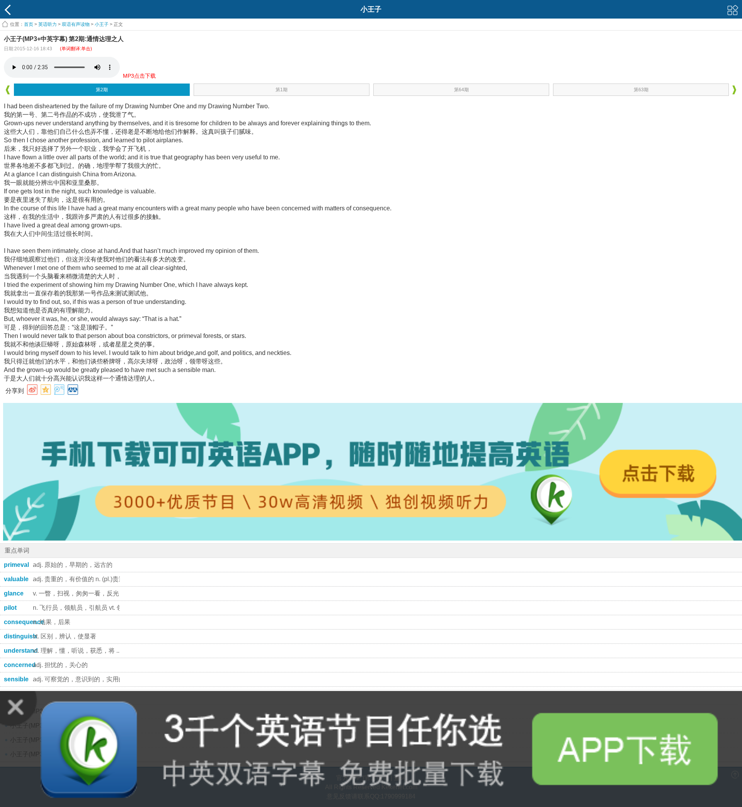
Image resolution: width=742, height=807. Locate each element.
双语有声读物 (76, 24)
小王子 (102, 24)
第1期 (282, 89)
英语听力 (47, 24)
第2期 (102, 89)
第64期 (461, 89)
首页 (28, 24)
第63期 (641, 89)
